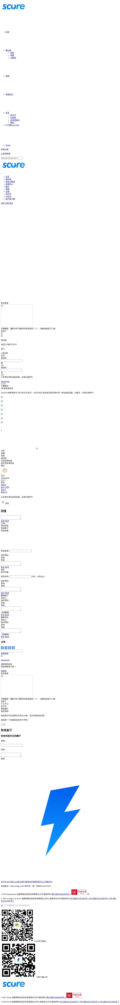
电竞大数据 (10, 182)
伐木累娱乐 (15, 120)
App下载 (46, 882)
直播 (7, 191)
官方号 (13, 115)
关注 (3, 476)
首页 (7, 32)
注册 (6, 149)
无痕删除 (5, 612)
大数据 (13, 58)
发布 (3, 759)
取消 (7, 521)
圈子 (7, 187)
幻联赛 (13, 118)
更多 (7, 113)
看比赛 (8, 50)
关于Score (5, 882)
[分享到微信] (2, 647)
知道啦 (4, 671)
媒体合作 (29, 882)
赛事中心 (9, 184)
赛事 (12, 55)
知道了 (4, 331)
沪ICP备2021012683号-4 (109, 1002)
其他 (3, 560)
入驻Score (13, 882)
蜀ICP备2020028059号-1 (61, 894)
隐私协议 (37, 882)
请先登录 (4, 526)
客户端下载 (10, 199)
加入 (3, 349)
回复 (3, 521)
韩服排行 (10, 94)
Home (8, 145)
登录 (3, 149)
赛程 (12, 53)
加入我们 (21, 882)
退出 (11, 203)
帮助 (12, 123)
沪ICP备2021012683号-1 (79, 899)
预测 (7, 76)
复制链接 (4, 653)
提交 (3, 567)
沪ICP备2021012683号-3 (99, 899)
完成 (3, 724)
